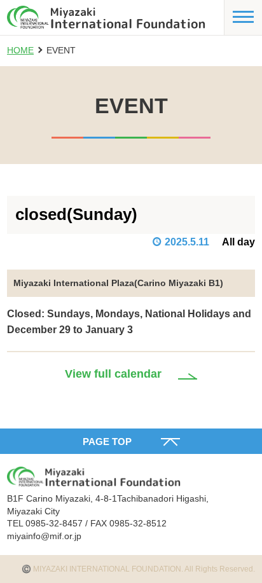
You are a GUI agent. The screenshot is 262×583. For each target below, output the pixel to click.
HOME (20, 50)
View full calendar (113, 373)
